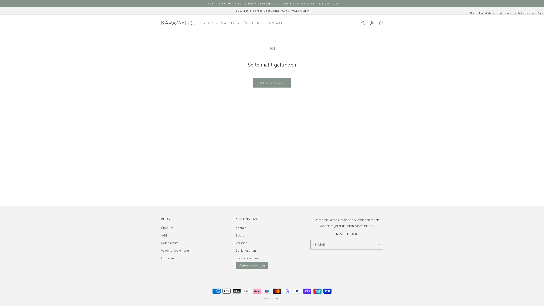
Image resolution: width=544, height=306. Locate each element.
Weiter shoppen (272, 83)
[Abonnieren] (378, 244)
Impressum (169, 258)
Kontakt (241, 228)
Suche (240, 235)
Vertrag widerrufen (252, 265)
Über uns (167, 228)
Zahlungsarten (246, 250)
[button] (210, 23)
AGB (164, 235)
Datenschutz (169, 243)
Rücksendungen (247, 258)
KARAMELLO (276, 298)
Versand (241, 243)
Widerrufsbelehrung (175, 250)
